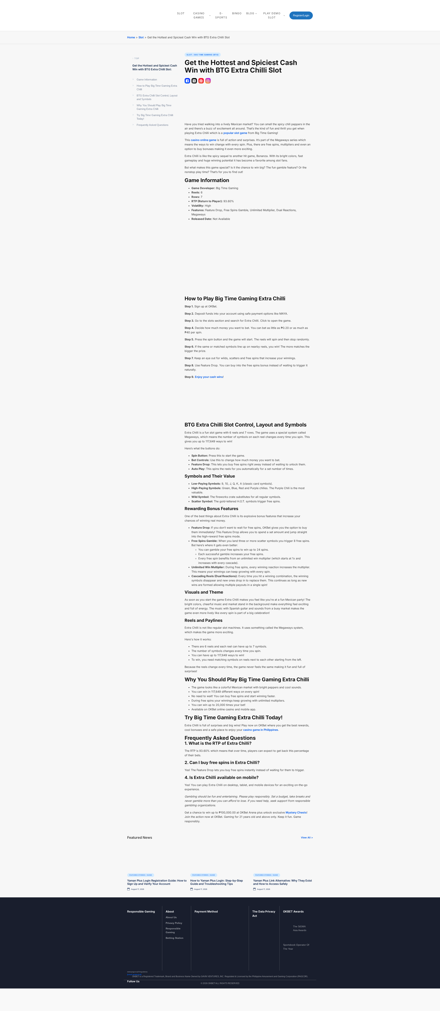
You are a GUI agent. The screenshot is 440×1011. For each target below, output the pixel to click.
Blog (250, 13)
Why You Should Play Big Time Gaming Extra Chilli (154, 107)
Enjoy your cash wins (209, 377)
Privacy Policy (174, 923)
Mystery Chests (296, 812)
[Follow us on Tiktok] (146, 998)
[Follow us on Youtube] (137, 998)
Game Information (147, 79)
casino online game (203, 140)
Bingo (237, 13)
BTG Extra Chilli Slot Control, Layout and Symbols (157, 97)
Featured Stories (137, 875)
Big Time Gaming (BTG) (206, 55)
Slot (181, 13)
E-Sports (221, 15)
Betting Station (174, 938)
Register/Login (301, 15)
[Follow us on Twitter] (142, 998)
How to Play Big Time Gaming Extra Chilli (157, 87)
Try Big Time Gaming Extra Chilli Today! (155, 117)
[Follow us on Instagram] (133, 998)
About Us (171, 917)
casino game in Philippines (260, 729)
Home (131, 37)
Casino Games (199, 15)
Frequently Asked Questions (152, 124)
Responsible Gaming (173, 930)
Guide (149, 875)
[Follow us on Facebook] (128, 998)
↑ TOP (135, 58)
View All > (307, 837)
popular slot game (235, 133)
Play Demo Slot (271, 15)
